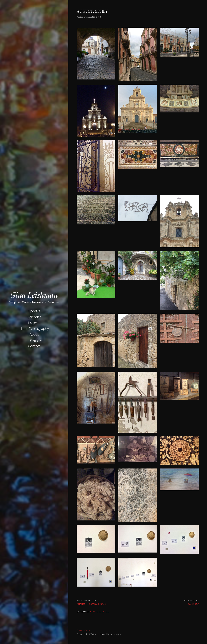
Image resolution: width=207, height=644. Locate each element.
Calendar (34, 317)
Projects (34, 322)
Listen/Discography (34, 328)
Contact (34, 346)
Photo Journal (99, 611)
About (34, 334)
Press (34, 340)
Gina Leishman (34, 295)
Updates (34, 311)
